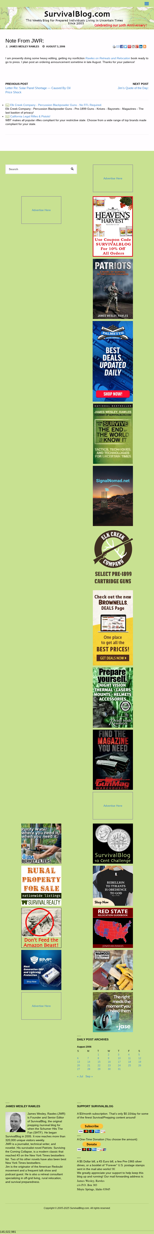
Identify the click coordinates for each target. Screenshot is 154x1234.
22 (99, 1065)
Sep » (89, 1076)
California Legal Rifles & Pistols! (28, 116)
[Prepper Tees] (113, 886)
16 (109, 1061)
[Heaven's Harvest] (113, 226)
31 (119, 1069)
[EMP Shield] (41, 970)
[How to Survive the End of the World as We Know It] (113, 434)
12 (139, 1058)
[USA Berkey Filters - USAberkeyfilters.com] (41, 844)
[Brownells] (113, 627)
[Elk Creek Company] (113, 558)
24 (119, 1065)
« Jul (80, 1076)
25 (129, 1065)
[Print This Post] (114, 46)
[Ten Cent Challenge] (113, 844)
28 (88, 1069)
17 (119, 1061)
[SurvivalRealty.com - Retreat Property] (41, 886)
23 (109, 1065)
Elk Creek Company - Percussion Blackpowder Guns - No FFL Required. (54, 105)
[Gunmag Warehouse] (113, 760)
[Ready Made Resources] (113, 697)
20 (78, 1065)
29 (99, 1069)
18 (129, 1061)
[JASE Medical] (113, 1012)
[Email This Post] (118, 46)
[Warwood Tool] (113, 970)
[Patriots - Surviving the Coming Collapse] (113, 289)
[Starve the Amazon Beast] (41, 928)
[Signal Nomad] (113, 496)
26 (139, 1065)
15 (99, 1061)
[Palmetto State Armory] (113, 361)
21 (88, 1065)
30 (109, 1069)
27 (78, 1069)
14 (88, 1061)
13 (78, 1061)
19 (139, 1061)
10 (119, 1058)
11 (129, 1058)
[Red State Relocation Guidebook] (113, 928)
